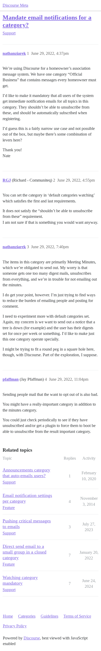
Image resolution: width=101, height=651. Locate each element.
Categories (26, 616)
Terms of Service (77, 616)
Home (8, 616)
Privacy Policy (15, 626)
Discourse (32, 638)
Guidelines (49, 616)
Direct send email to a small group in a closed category (24, 552)
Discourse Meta (15, 5)
